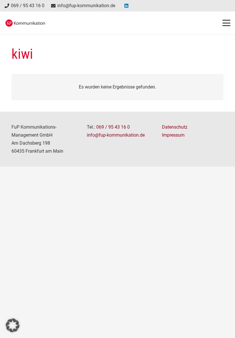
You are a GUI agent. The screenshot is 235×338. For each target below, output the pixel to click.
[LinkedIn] (126, 5)
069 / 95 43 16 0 (113, 127)
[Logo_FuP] (25, 23)
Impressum (173, 135)
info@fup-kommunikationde (116, 135)
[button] (226, 23)
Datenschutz (174, 127)
